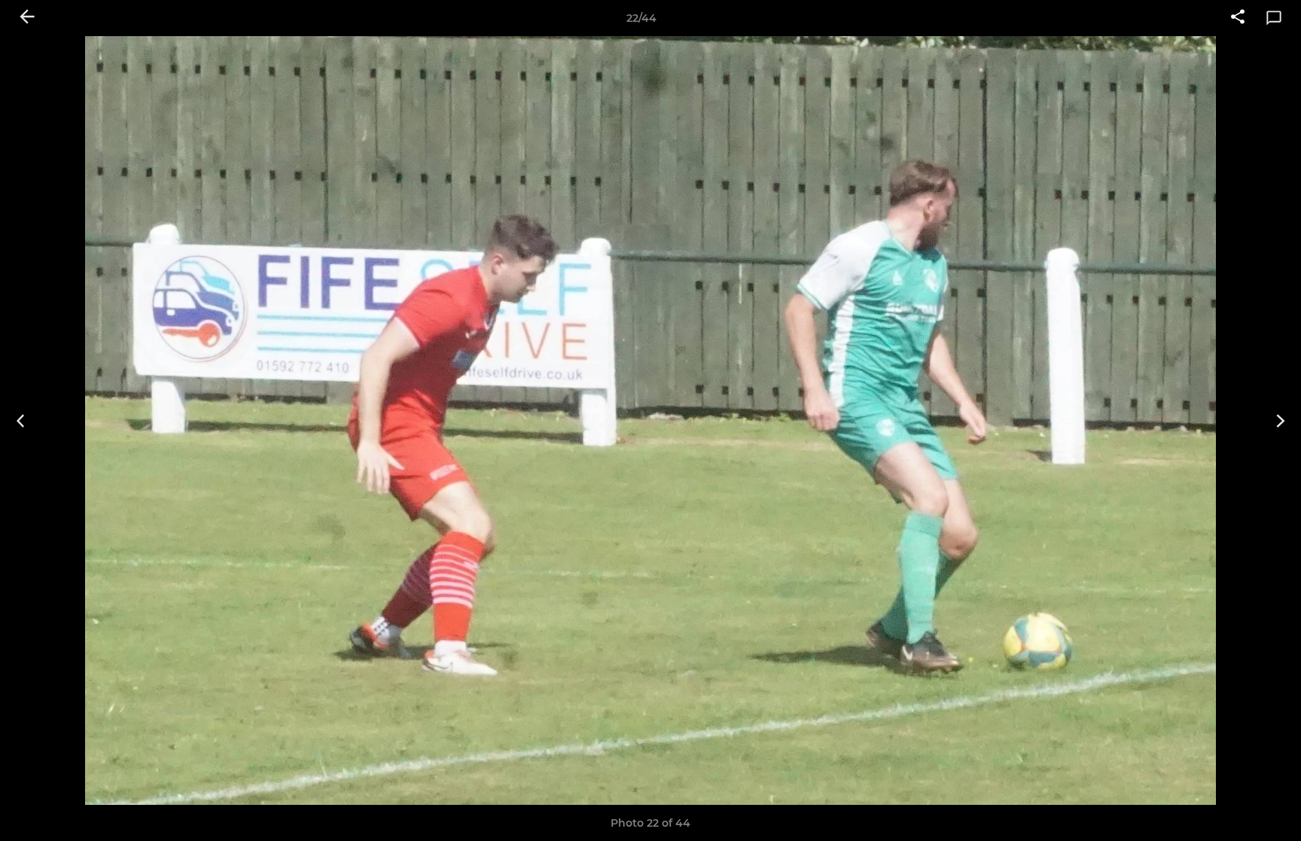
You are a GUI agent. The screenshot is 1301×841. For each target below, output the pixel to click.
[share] (1238, 18)
